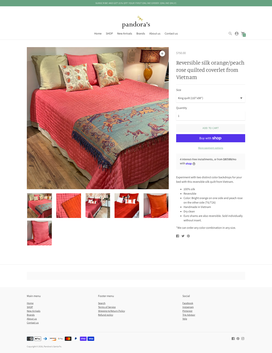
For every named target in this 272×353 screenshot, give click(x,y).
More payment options (210, 148)
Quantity (181, 108)
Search (101, 303)
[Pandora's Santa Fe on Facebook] (233, 338)
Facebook (187, 303)
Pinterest (187, 311)
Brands (140, 33)
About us (154, 33)
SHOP (109, 33)
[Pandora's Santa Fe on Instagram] (242, 338)
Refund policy (105, 314)
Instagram (188, 307)
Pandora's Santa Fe (52, 346)
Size (178, 90)
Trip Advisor (188, 314)
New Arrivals (124, 33)
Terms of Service (107, 307)
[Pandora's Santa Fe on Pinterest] (237, 338)
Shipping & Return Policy (111, 311)
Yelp (184, 318)
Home (98, 33)
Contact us (171, 33)
